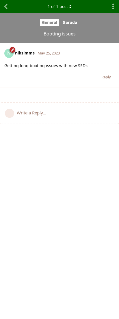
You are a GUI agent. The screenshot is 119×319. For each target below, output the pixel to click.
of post (58, 6)
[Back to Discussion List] (6, 6)
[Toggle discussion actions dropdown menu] (113, 6)
